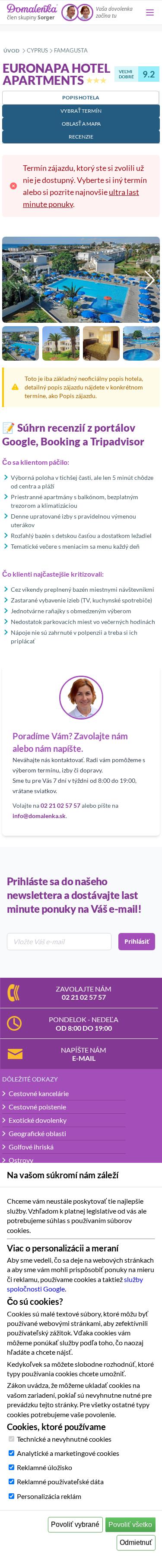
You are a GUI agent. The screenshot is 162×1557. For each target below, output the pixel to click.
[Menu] (150, 12)
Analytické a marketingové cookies (68, 1453)
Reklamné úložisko (44, 1467)
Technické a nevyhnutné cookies (64, 1439)
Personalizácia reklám (49, 1496)
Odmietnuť (136, 1542)
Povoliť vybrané (75, 1524)
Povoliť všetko (130, 1524)
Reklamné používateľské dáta (60, 1481)
